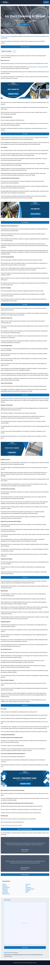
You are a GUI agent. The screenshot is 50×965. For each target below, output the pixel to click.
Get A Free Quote (25, 874)
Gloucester (7, 825)
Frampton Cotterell (30, 888)
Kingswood (5, 888)
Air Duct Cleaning (6, 36)
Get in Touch (25, 394)
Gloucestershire (14, 825)
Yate (27, 885)
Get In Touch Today (25, 46)
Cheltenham (5, 892)
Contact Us (25, 577)
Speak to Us (25, 705)
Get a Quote (24, 24)
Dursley (2, 825)
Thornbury (28, 884)
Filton (27, 892)
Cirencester (5, 890)
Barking (20, 825)
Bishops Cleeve (6, 893)
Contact (46, 2)
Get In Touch (25, 947)
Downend (28, 890)
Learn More (25, 304)
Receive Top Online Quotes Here (25, 829)
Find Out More (25, 222)
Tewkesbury (28, 887)
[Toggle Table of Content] (13, 51)
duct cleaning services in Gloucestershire (36, 66)
